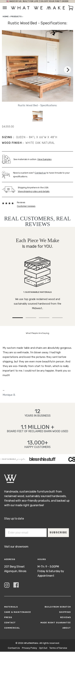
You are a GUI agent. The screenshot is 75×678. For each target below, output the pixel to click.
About (66, 628)
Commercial (12, 628)
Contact (10, 622)
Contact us (40, 172)
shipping (65, 612)
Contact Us (14, 648)
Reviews (65, 617)
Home (6, 16)
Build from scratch (58, 607)
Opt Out (43, 648)
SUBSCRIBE (58, 532)
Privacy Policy (29, 648)
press (8, 617)
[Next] (67, 70)
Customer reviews (26, 206)
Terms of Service (58, 648)
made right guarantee (55, 622)
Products (16, 16)
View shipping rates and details (34, 191)
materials (11, 607)
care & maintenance (17, 612)
